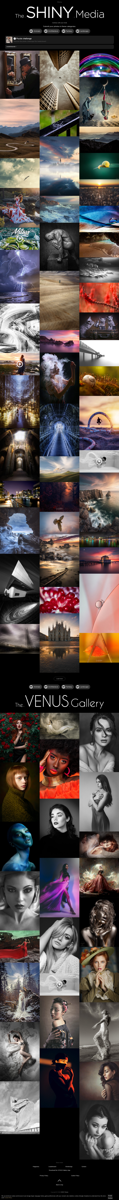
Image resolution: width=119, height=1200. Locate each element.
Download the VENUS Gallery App (59, 1170)
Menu (59, 2)
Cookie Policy (8, 1198)
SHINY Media (64, 1192)
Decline (110, 1198)
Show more (59, 1163)
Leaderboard (52, 1167)
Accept (110, 1195)
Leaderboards (10, 47)
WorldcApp (68, 1167)
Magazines (36, 1167)
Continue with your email (59, 23)
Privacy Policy (44, 1176)
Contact (84, 1167)
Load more (59, 679)
